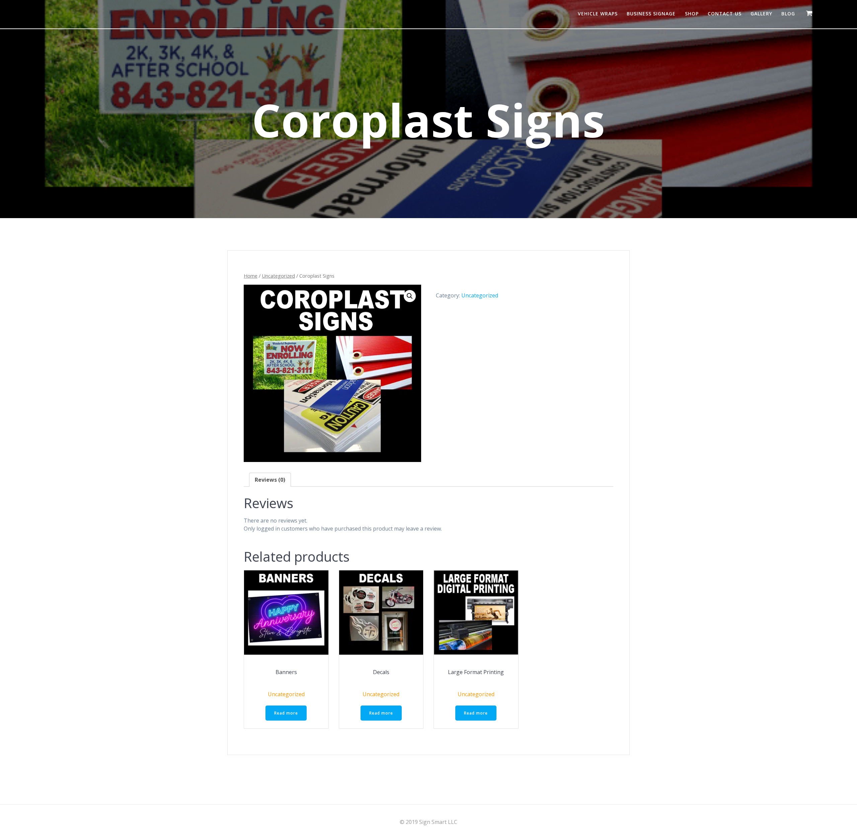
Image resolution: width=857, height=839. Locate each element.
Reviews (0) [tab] (270, 479)
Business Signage (651, 13)
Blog (788, 13)
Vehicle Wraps (598, 13)
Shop (692, 13)
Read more (286, 713)
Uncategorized (278, 275)
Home (250, 275)
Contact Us (725, 13)
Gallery (761, 13)
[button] (410, 296)
